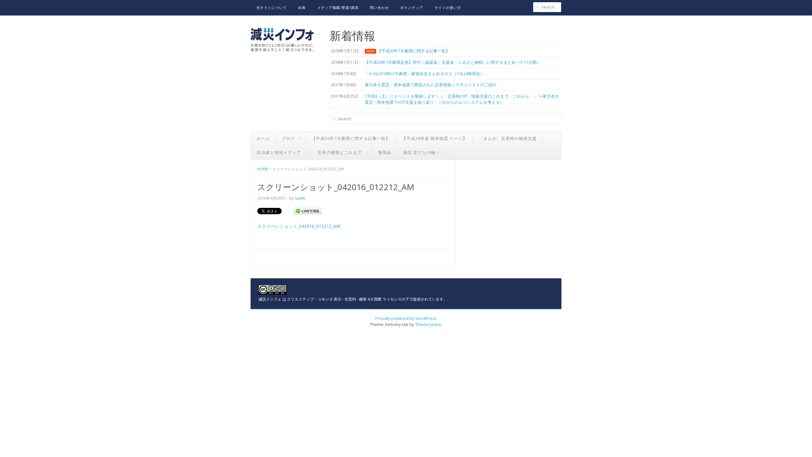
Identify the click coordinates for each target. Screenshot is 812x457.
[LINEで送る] (308, 211)
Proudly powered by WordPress (406, 318)
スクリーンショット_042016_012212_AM (298, 226)
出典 (302, 7)
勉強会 (384, 152)
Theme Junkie (428, 324)
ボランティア (411, 7)
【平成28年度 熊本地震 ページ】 (434, 138)
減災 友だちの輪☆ (421, 152)
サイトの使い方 (448, 7)
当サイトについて (271, 7)
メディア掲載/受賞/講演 (337, 7)
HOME (262, 169)
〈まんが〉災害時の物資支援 (508, 138)
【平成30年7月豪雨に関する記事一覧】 (350, 138)
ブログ (288, 138)
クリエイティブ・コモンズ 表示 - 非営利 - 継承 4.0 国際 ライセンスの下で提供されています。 (367, 299)
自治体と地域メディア (279, 152)
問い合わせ (379, 7)
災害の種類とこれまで (340, 152)
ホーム (263, 138)
